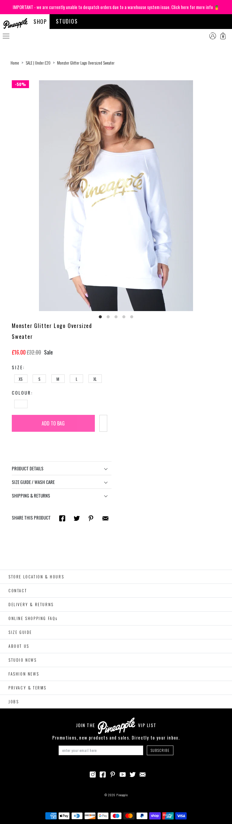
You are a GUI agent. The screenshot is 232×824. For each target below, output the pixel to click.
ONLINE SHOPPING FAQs (33, 618)
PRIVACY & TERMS (27, 688)
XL (95, 379)
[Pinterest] (113, 774)
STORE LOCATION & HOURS (36, 577)
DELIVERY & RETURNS (31, 604)
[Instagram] (93, 774)
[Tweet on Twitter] (77, 517)
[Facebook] (103, 774)
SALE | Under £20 (38, 63)
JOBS (13, 701)
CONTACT (17, 590)
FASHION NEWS (23, 674)
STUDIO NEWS (22, 660)
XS (21, 379)
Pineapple (122, 795)
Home (15, 63)
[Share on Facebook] (62, 517)
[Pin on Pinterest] (91, 517)
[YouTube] (123, 774)
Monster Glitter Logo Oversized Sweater (85, 63)
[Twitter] (133, 774)
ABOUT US (18, 646)
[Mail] (105, 517)
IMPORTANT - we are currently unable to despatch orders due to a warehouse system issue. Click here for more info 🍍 (116, 7)
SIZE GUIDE (20, 632)
